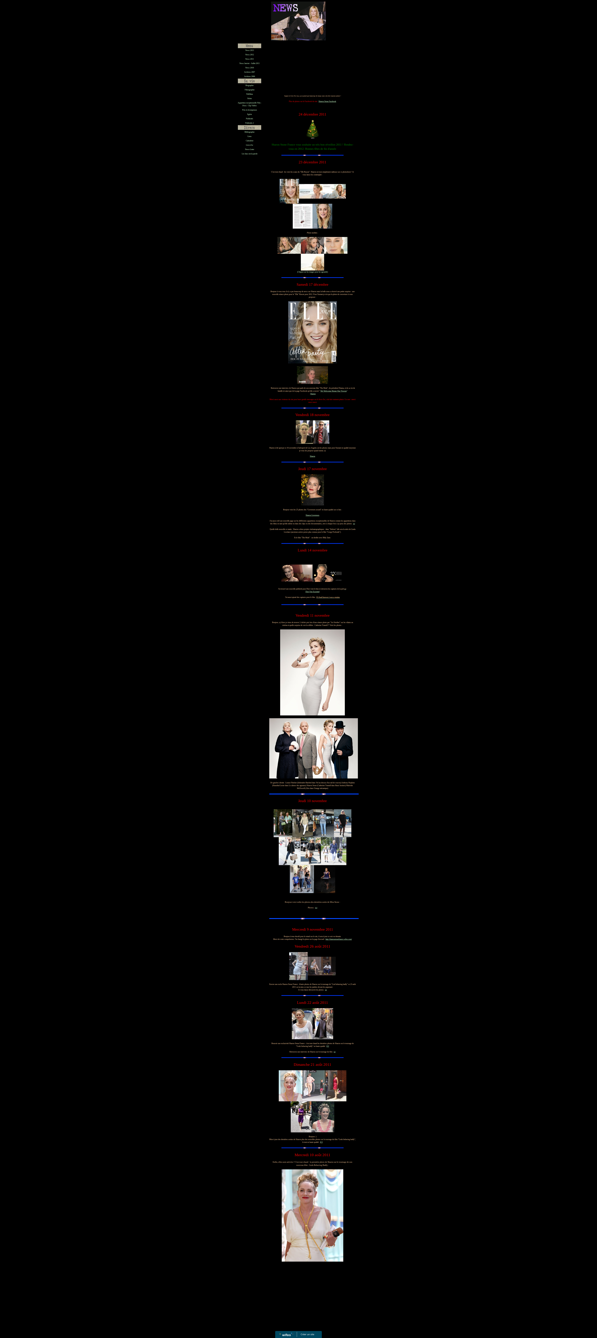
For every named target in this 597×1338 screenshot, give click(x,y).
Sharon (313, 394)
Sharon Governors (312, 515)
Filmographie (250, 90)
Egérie (249, 114)
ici (354, 524)
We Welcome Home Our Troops (333, 391)
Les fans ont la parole (249, 154)
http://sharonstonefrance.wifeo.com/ (339, 939)
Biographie (249, 85)
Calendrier (249, 141)
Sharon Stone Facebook (327, 101)
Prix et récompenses (249, 110)
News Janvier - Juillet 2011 (249, 63)
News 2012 (249, 55)
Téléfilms (249, 94)
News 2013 (249, 50)
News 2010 (249, 68)
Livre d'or (249, 145)
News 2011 (249, 59)
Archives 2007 (249, 72)
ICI (327, 1046)
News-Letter (249, 149)
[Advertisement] (249, 219)
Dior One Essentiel (312, 592)
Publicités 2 (249, 123)
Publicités (249, 119)
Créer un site (307, 1334)
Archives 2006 (249, 76)
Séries (249, 98)
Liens (250, 136)
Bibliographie (250, 132)
